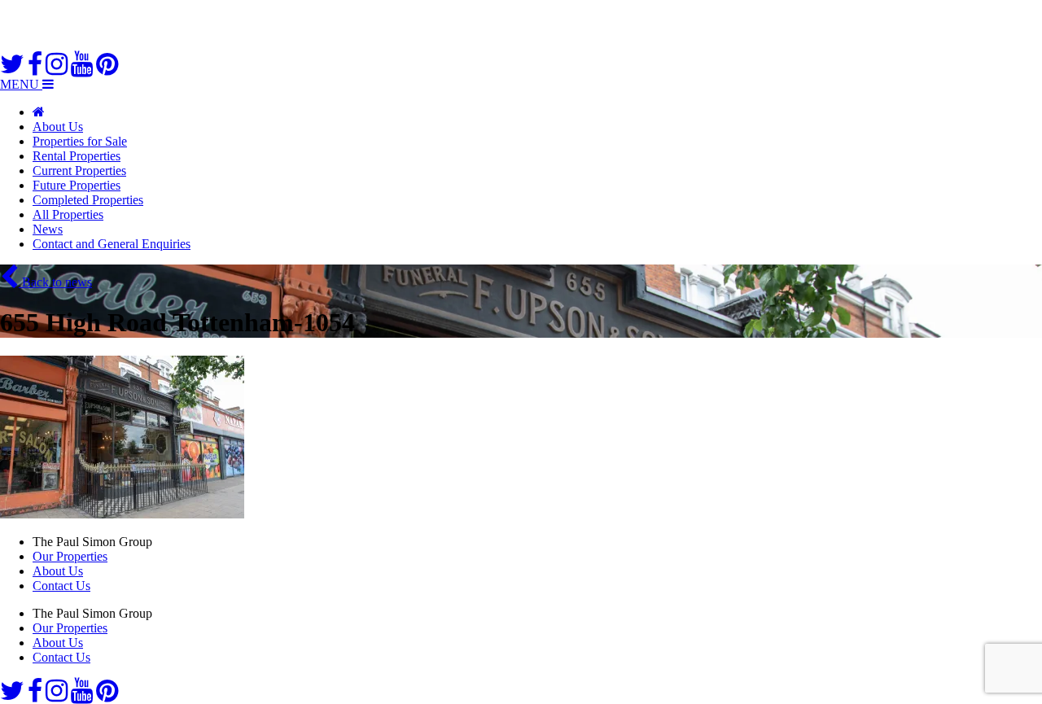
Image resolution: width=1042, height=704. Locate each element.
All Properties (68, 214)
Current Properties (79, 170)
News (48, 229)
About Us (58, 126)
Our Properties (70, 556)
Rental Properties (76, 156)
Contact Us (61, 585)
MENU (21, 84)
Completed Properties (88, 200)
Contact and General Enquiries (111, 244)
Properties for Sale (80, 141)
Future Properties (76, 185)
